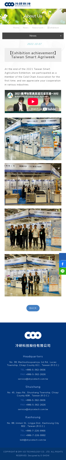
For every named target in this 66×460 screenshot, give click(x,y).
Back (33, 308)
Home (16, 27)
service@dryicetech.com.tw (33, 379)
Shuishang (33, 387)
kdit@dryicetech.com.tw (33, 439)
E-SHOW (45, 455)
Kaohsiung (33, 417)
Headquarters (33, 356)
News (26, 27)
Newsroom (38, 27)
